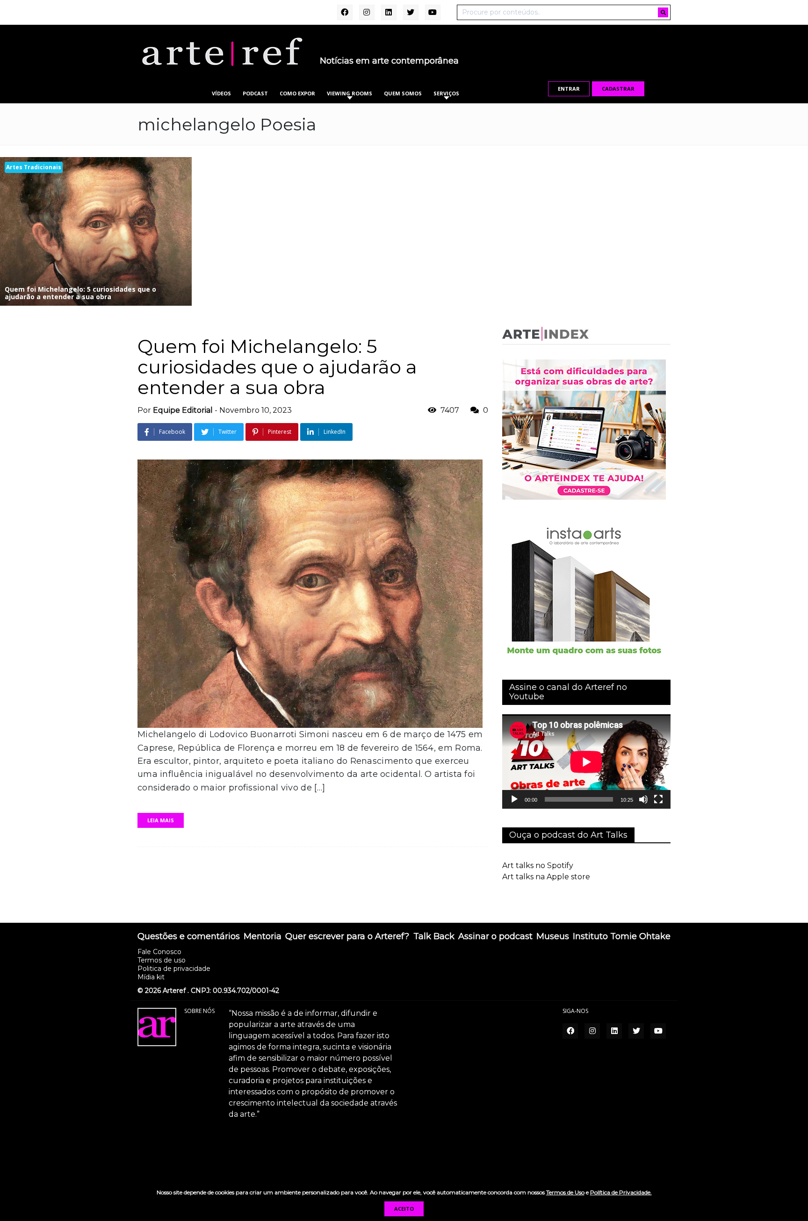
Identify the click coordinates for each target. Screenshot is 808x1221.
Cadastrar (618, 88)
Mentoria (262, 936)
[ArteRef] (221, 51)
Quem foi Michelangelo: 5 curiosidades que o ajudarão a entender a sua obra (277, 367)
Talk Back (433, 936)
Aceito (404, 1208)
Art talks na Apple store (546, 876)
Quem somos (403, 93)
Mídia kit (151, 977)
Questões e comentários (188, 936)
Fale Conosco (159, 952)
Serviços (446, 93)
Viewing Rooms (349, 93)
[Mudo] (643, 799)
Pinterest (279, 432)
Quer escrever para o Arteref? (347, 936)
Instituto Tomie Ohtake (622, 936)
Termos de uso (161, 960)
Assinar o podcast (495, 936)
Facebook (172, 432)
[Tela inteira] (658, 799)
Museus (552, 936)
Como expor (297, 93)
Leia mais (160, 820)
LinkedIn (335, 432)
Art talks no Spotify (537, 865)
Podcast (255, 93)
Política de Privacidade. (621, 1192)
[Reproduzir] (514, 799)
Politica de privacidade (173, 968)
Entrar (569, 88)
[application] (586, 761)
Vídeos (221, 93)
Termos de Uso (565, 1192)
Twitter (227, 432)
